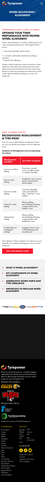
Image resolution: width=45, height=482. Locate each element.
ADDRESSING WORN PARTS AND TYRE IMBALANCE (23, 282)
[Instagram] (25, 450)
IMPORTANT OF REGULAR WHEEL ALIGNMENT (23, 290)
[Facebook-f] (21, 450)
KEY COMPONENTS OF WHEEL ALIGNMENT (22, 274)
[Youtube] (30, 450)
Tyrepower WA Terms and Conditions (26, 460)
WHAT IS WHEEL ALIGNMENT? (22, 267)
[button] (22, 267)
